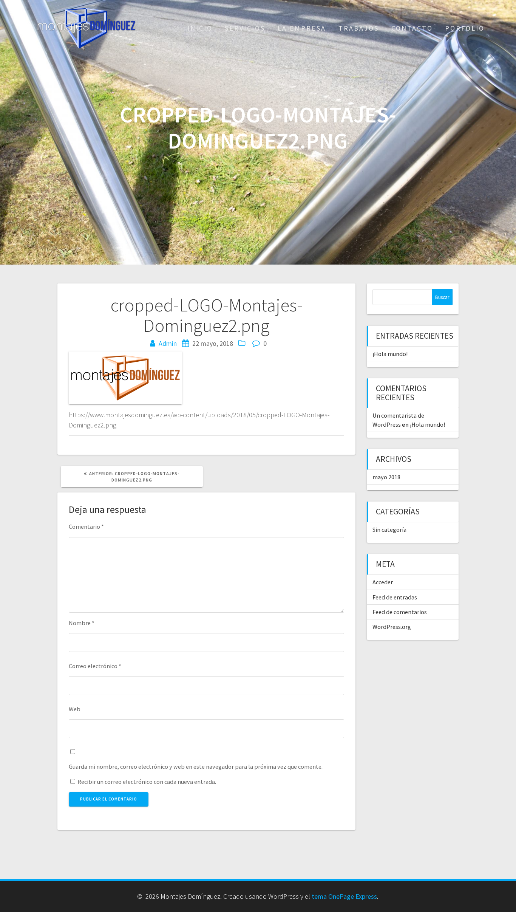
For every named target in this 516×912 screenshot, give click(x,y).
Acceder (382, 582)
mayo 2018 (386, 477)
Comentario (86, 526)
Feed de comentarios (399, 612)
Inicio (200, 28)
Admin (168, 343)
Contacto (412, 28)
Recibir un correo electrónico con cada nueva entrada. (146, 781)
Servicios (245, 28)
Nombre (81, 623)
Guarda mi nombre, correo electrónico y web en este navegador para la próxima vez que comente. (196, 766)
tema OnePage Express (344, 896)
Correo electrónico (95, 666)
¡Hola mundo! (390, 354)
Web (74, 709)
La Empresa (302, 28)
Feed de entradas (394, 597)
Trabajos (358, 28)
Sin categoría (389, 529)
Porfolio (465, 28)
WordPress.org (391, 626)
